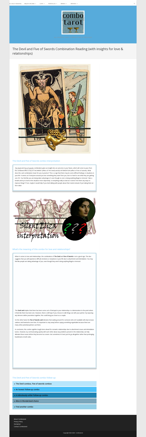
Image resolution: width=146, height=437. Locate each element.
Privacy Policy (18, 422)
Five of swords (29, 168)
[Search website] (134, 4)
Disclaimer (17, 424)
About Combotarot (20, 419)
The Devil (18, 168)
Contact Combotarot (20, 426)
